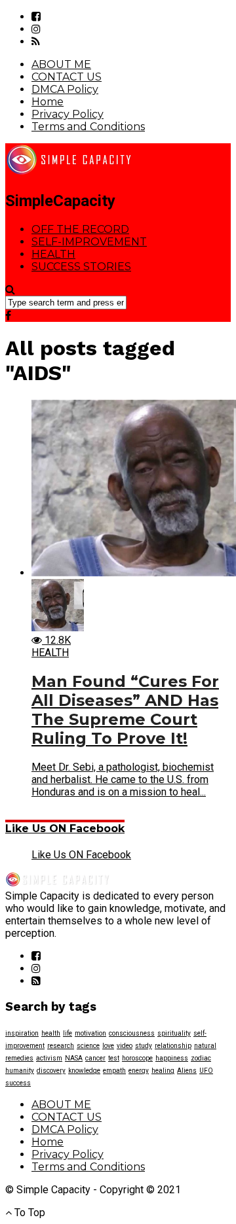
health (50, 1033)
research (60, 1045)
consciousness (132, 1033)
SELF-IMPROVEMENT (89, 242)
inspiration (22, 1033)
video (124, 1045)
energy (138, 1070)
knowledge (84, 1070)
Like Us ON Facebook (65, 828)
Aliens (187, 1070)
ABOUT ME (61, 64)
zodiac (201, 1058)
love (108, 1045)
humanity (19, 1070)
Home (47, 102)
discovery (51, 1070)
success (18, 1083)
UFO (206, 1070)
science (88, 1045)
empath (114, 1070)
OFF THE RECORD (80, 229)
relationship (173, 1045)
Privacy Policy (67, 114)
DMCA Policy (64, 89)
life (67, 1033)
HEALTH (53, 254)
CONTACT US (66, 77)
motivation (90, 1033)
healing (162, 1070)
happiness (171, 1058)
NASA (74, 1058)
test (113, 1058)
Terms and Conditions (88, 126)
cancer (95, 1058)
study (143, 1045)
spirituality (174, 1033)
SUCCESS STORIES (81, 266)
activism (49, 1058)
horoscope (137, 1058)
